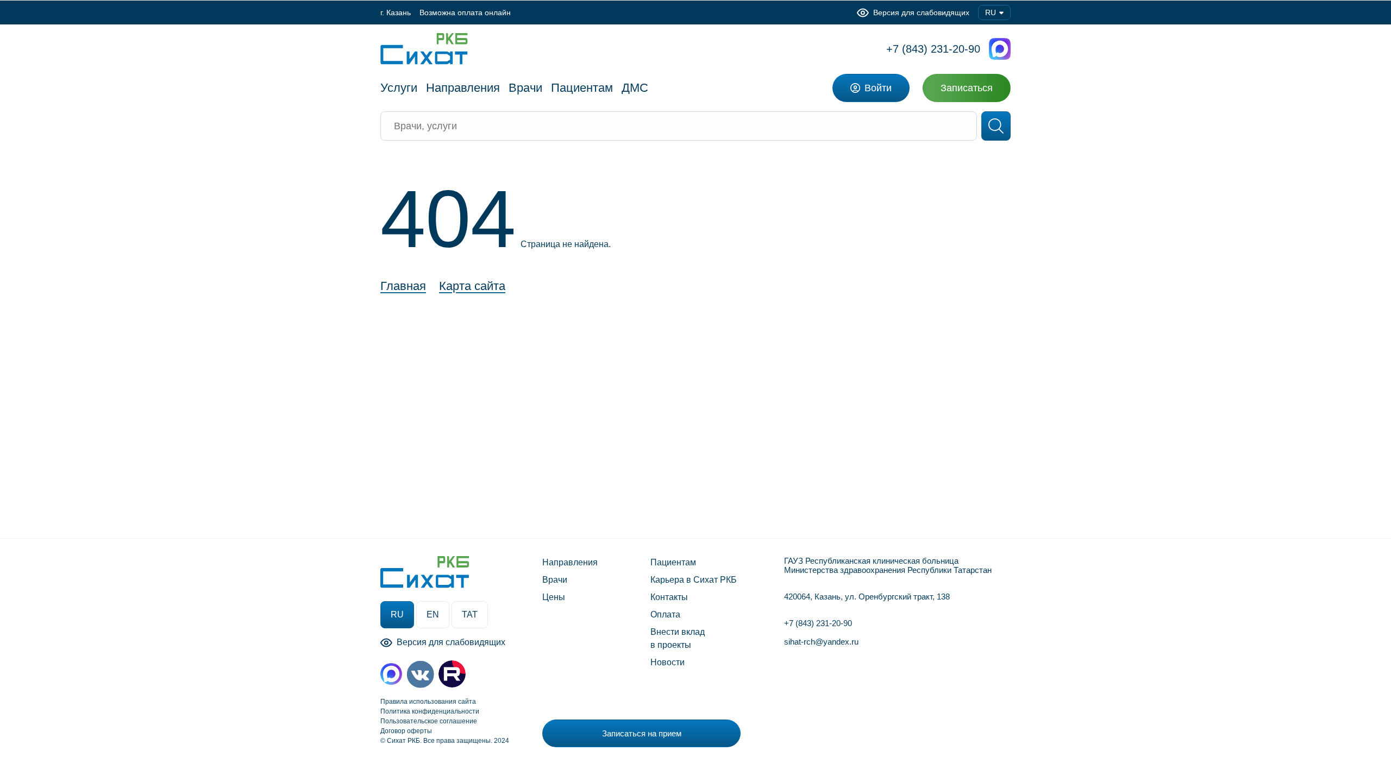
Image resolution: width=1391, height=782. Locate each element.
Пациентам (673, 562)
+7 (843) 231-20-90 (933, 49)
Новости (667, 662)
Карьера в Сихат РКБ (693, 579)
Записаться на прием (641, 733)
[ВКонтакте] (420, 674)
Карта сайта (472, 286)
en (433, 614)
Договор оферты (406, 731)
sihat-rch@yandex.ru (821, 641)
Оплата (665, 614)
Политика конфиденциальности (429, 711)
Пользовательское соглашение (428, 721)
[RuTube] (452, 674)
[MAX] (391, 674)
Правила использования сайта (428, 701)
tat (470, 614)
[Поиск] (996, 126)
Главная (403, 286)
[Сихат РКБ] (424, 49)
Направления (570, 562)
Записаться (967, 88)
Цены (553, 597)
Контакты (669, 597)
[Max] (1000, 49)
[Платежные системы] (859, 730)
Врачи (554, 579)
